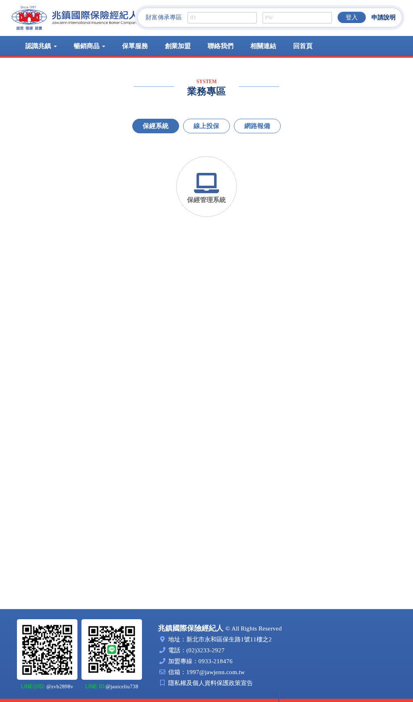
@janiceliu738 (111, 686)
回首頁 (303, 45)
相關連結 (263, 45)
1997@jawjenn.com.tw (215, 672)
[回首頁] (75, 18)
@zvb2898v (47, 686)
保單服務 (135, 45)
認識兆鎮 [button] (39, 45)
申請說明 (383, 17)
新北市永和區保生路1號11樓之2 (229, 639)
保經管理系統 (206, 199)
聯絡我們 (221, 45)
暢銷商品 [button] (87, 45)
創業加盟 (178, 45)
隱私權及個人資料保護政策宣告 (210, 683)
